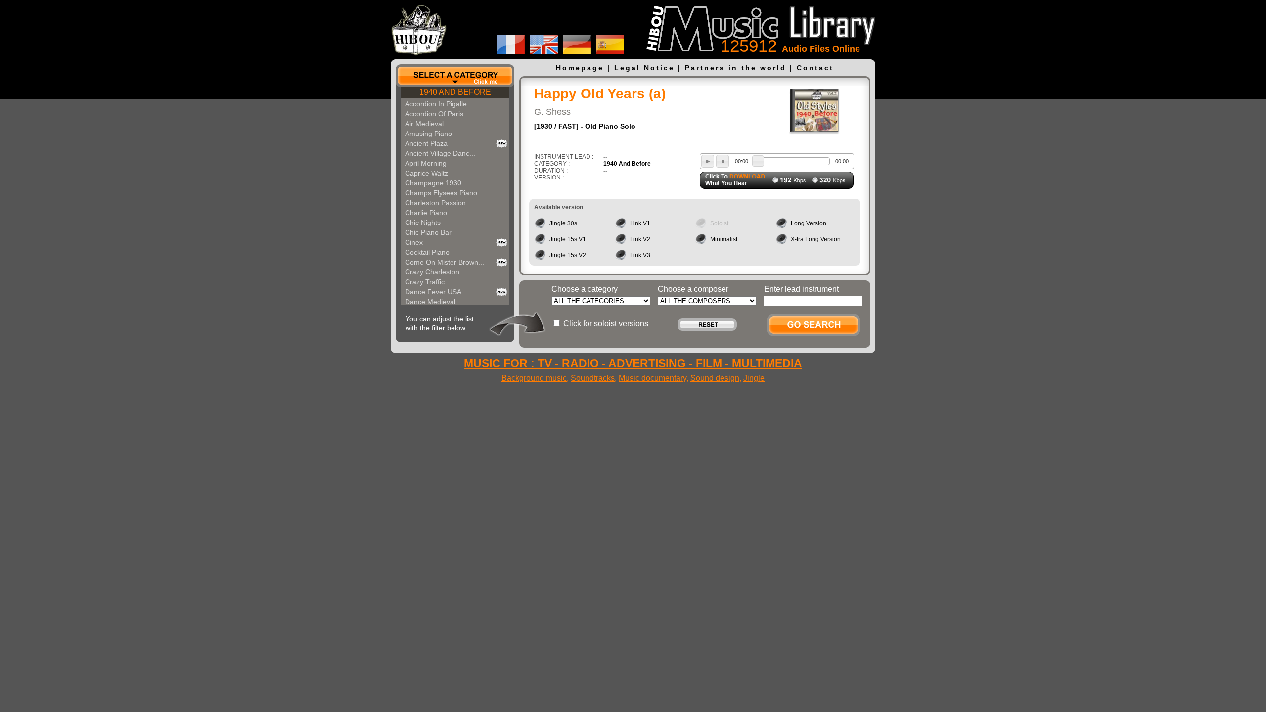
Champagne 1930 (433, 183)
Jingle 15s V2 (567, 255)
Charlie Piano (426, 213)
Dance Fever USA (433, 292)
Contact (815, 68)
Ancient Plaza (426, 143)
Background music (534, 378)
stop (722, 161)
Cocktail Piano (427, 252)
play (708, 161)
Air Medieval (424, 124)
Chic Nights (423, 222)
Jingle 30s (563, 223)
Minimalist (723, 239)
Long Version (808, 223)
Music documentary (652, 378)
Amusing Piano (428, 133)
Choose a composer (693, 289)
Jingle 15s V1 (567, 239)
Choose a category (584, 289)
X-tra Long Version (816, 239)
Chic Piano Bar (428, 232)
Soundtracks (593, 378)
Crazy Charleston (432, 272)
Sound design (714, 378)
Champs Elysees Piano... (444, 193)
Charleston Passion (435, 203)
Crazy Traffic (425, 282)
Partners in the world (735, 68)
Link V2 (640, 239)
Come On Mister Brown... (444, 262)
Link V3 (640, 255)
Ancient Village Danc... (440, 153)
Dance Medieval (430, 302)
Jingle (754, 378)
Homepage (580, 68)
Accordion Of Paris (434, 114)
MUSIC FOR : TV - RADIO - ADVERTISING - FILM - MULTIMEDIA (633, 363)
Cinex (414, 242)
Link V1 (640, 223)
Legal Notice (644, 68)
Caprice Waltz (426, 173)
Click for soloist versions (605, 323)
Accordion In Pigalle (436, 104)
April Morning (426, 163)
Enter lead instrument (801, 289)
